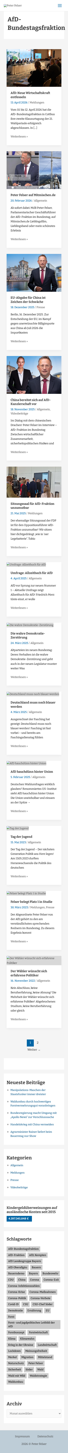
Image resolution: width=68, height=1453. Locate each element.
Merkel (12, 1357)
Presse (40, 307)
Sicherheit (14, 1369)
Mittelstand (45, 1357)
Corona (34, 1279)
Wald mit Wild (16, 1375)
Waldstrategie (38, 1375)
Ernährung (34, 1310)
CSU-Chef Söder (43, 1304)
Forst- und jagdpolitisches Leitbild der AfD (31, 1324)
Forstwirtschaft (38, 1332)
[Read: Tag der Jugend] (18, 828)
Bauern (36, 1267)
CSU (25, 1304)
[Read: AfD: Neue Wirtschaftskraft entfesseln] (34, 67)
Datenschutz (45, 1436)
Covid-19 (13, 1304)
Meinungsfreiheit (36, 1351)
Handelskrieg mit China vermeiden (32, 1124)
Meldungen (37, 102)
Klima (11, 1338)
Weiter (34, 1049)
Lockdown (14, 1351)
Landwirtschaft (47, 1345)
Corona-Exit (51, 1279)
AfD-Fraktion (16, 1255)
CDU (11, 1279)
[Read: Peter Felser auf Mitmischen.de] (34, 170)
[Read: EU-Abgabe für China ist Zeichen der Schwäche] (34, 272)
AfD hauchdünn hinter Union (32, 771)
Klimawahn (27, 1338)
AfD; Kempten (37, 1255)
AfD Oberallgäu (17, 1267)
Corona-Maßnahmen (42, 1292)
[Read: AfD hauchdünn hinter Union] (26, 763)
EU (47, 1310)
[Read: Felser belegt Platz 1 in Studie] (26, 893)
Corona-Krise (16, 1292)
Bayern (33, 1273)
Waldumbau (15, 1381)
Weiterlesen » (19, 136)
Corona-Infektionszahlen (24, 1286)
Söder (29, 1369)
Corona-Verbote (40, 1298)
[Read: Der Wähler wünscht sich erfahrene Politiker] (34, 960)
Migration (27, 1357)
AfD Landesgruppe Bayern (24, 1261)
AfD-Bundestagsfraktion (23, 1249)
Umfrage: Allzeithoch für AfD (32, 573)
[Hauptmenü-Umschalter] (59, 5)
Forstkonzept (16, 1332)
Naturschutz (16, 1363)
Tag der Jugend (21, 837)
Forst (11, 1316)
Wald (40, 1369)
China (22, 1279)
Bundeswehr (50, 1273)
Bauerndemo (16, 1273)
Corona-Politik (17, 1298)
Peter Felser (35, 1363)
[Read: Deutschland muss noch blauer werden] (33, 694)
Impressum (22, 1436)
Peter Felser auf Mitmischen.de (33, 195)
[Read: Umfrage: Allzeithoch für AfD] (26, 564)
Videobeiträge (19, 413)
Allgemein (40, 200)
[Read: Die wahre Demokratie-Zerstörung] (30, 625)
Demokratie (15, 1310)
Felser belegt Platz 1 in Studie (31, 902)
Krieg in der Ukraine (20, 1345)
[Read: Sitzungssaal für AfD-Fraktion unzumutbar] (34, 482)
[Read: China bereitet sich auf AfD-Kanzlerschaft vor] (34, 374)
